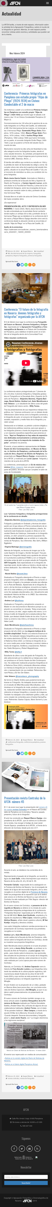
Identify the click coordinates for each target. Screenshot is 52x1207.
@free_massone (16, 467)
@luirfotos (19, 600)
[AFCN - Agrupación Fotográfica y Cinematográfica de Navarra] (11, 3)
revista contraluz (13, 1078)
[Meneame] (30, 264)
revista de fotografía (27, 1078)
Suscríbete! (26, 1183)
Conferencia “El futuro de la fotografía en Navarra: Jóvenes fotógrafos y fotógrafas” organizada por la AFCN (26, 313)
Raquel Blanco (28, 251)
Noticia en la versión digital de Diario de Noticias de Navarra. (24, 1059)
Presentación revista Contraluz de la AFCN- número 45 (24, 800)
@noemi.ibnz (22, 573)
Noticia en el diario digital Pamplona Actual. (21, 1064)
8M (9, 253)
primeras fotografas (35, 256)
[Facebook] (18, 264)
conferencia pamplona (32, 742)
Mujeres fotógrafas (20, 256)
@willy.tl (18, 652)
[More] (33, 264)
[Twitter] (22, 264)
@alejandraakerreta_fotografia (32, 520)
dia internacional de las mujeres (22, 253)
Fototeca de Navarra (39, 892)
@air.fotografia (25, 546)
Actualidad (40, 251)
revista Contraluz (20, 809)
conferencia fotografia (15, 742)
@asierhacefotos (27, 625)
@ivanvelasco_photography (27, 676)
